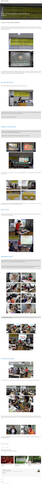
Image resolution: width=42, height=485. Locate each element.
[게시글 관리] (4, 447)
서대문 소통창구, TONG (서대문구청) (5, 480)
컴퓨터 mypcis (2, 483)
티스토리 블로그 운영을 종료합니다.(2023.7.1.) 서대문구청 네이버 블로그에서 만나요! (12, 471)
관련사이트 (2, 479)
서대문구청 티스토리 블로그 (6, 470)
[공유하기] (3, 447)
